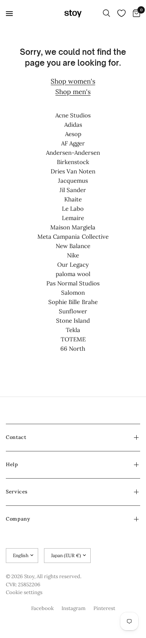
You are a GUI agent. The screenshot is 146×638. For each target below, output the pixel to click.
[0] (135, 13)
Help (12, 464)
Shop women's (73, 81)
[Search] (106, 13)
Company (18, 519)
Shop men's (72, 91)
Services (17, 491)
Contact (16, 437)
